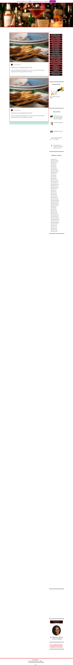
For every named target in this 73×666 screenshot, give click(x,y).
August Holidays (55, 54)
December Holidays (56, 63)
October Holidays (56, 59)
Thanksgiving (55, 68)
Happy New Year (55, 72)
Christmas (56, 70)
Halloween (56, 65)
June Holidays (56, 50)
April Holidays (56, 45)
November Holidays (56, 61)
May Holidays (55, 48)
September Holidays (55, 56)
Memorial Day (56, 74)
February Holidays (56, 41)
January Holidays (55, 39)
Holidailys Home (55, 34)
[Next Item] (61, 91)
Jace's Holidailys (55, 37)
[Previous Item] (51, 91)
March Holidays (56, 43)
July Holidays (55, 52)
